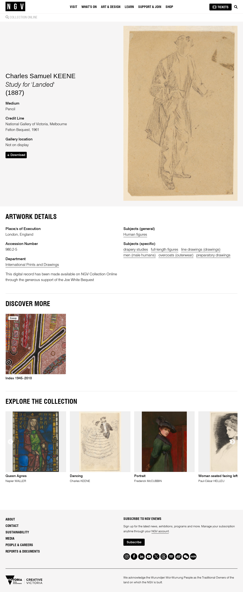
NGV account (160, 531)
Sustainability (17, 532)
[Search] (235, 7)
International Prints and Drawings (32, 265)
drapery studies (135, 249)
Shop (169, 7)
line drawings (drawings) (200, 249)
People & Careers (19, 545)
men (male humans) (139, 255)
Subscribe (134, 542)
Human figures (135, 234)
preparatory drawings (213, 255)
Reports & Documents (23, 551)
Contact (12, 526)
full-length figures (164, 249)
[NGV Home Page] (15, 6)
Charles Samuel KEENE (41, 76)
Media (10, 538)
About (10, 519)
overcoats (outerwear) (176, 255)
